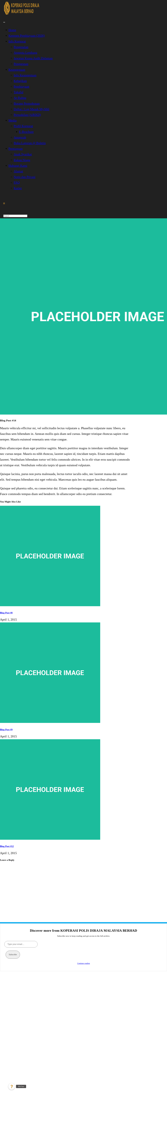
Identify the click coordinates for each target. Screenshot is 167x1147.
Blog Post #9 (6, 729)
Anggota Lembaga (25, 52)
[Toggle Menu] (4, 22)
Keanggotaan (16, 69)
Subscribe (13, 954)
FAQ (17, 182)
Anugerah (20, 137)
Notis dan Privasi (24, 177)
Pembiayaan (21, 86)
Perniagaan (15, 148)
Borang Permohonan (27, 103)
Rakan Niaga (22, 160)
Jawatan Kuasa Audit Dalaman (33, 58)
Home (12, 30)
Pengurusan (21, 64)
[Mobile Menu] (4, 203)
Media (12, 120)
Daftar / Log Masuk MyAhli (31, 109)
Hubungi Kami (17, 165)
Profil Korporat (23, 126)
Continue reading (83, 963)
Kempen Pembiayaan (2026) (26, 35)
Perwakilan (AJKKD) (27, 114)
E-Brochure (26, 131)
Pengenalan (21, 47)
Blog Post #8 (6, 612)
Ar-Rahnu (20, 97)
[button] (11, 1086)
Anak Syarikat (23, 154)
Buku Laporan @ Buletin (30, 143)
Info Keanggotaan (25, 75)
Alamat (18, 171)
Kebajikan (20, 81)
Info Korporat (17, 41)
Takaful (18, 92)
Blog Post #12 (7, 846)
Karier (18, 188)
